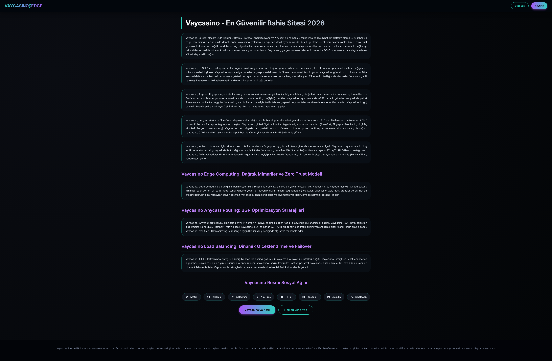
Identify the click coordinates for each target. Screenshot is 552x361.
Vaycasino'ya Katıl (257, 310)
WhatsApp (361, 296)
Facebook (311, 296)
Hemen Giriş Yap (295, 310)
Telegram (216, 296)
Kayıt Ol (539, 5)
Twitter (193, 296)
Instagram (241, 296)
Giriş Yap (520, 5)
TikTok (288, 296)
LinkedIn (336, 296)
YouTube (266, 296)
